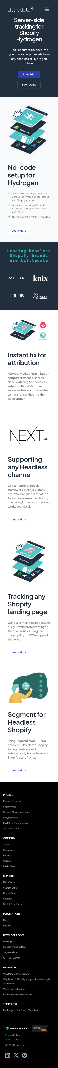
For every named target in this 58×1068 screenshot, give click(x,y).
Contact (7, 898)
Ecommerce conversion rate (17, 994)
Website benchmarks (14, 988)
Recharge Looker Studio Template (20, 1010)
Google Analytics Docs (15, 946)
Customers (9, 849)
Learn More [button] (19, 230)
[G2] (23, 1055)
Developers (9, 941)
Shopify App (9, 806)
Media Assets (10, 866)
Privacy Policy (12, 1034)
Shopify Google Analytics (16, 812)
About (6, 844)
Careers (7, 860)
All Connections (11, 828)
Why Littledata (10, 817)
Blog (5, 920)
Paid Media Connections (15, 823)
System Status (11, 887)
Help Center (9, 882)
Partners (7, 855)
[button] (29, 84)
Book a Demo (10, 893)
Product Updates (12, 801)
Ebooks (7, 925)
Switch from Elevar (13, 904)
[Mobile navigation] (46, 9)
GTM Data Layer (11, 957)
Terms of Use (12, 1039)
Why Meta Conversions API (16, 973)
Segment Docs (11, 952)
